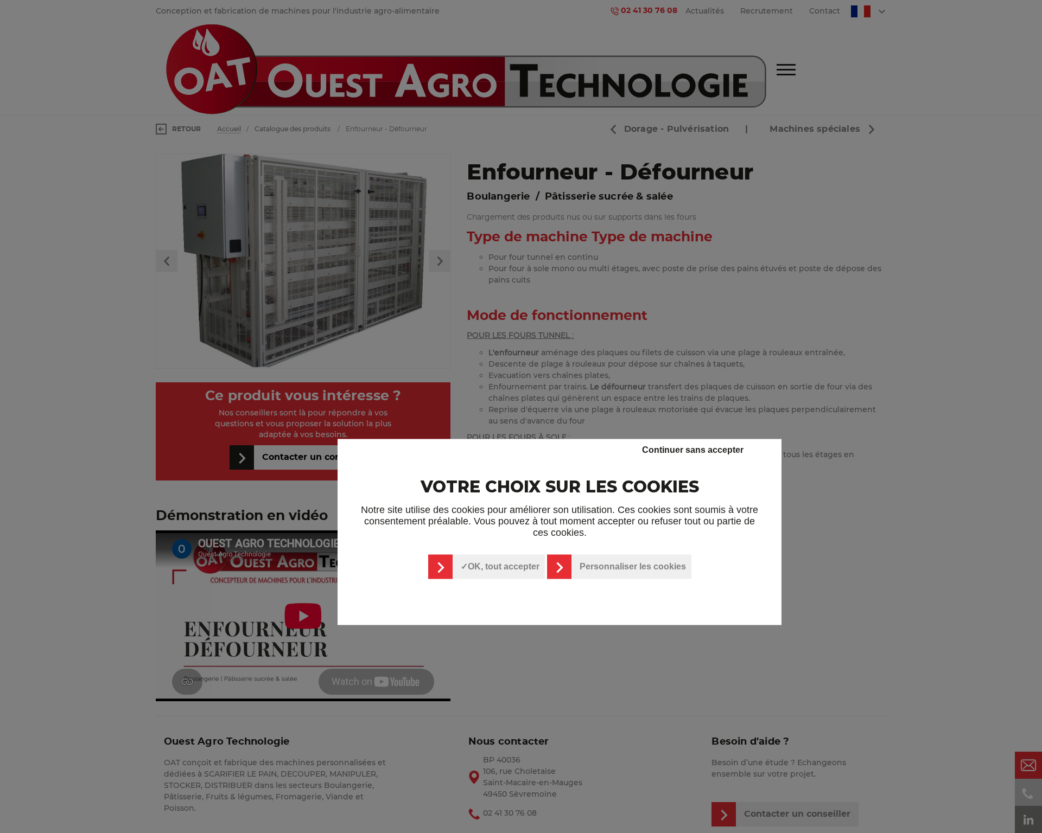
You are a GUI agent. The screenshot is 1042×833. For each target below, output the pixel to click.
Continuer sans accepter (693, 449)
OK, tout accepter (503, 566)
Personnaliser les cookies (633, 566)
